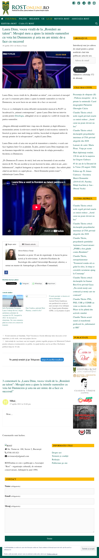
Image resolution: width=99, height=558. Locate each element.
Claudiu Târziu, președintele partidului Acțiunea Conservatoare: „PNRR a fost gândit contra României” (84, 245)
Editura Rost (9, 23)
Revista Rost (61, 18)
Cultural (11, 18)
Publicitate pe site (59, 462)
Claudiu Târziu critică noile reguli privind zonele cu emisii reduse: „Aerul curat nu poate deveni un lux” (84, 119)
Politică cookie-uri (52, 554)
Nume (12, 486)
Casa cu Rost (26, 23)
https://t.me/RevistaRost (52, 359)
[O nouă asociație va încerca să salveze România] (60, 303)
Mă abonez (80, 69)
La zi (49, 18)
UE (43, 18)
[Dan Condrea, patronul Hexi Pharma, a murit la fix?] (36, 301)
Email (12, 496)
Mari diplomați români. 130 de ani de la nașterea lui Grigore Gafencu (84, 156)
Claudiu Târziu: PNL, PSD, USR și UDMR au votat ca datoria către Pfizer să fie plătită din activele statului (83, 306)
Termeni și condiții (60, 455)
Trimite (49, 538)
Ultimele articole (30, 244)
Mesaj (12, 506)
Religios (34, 18)
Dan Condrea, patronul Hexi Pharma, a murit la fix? (35, 309)
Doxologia (19, 115)
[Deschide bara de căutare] (96, 23)
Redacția (56, 459)
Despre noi (56, 452)
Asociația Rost (80, 18)
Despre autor (11, 244)
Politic (23, 18)
